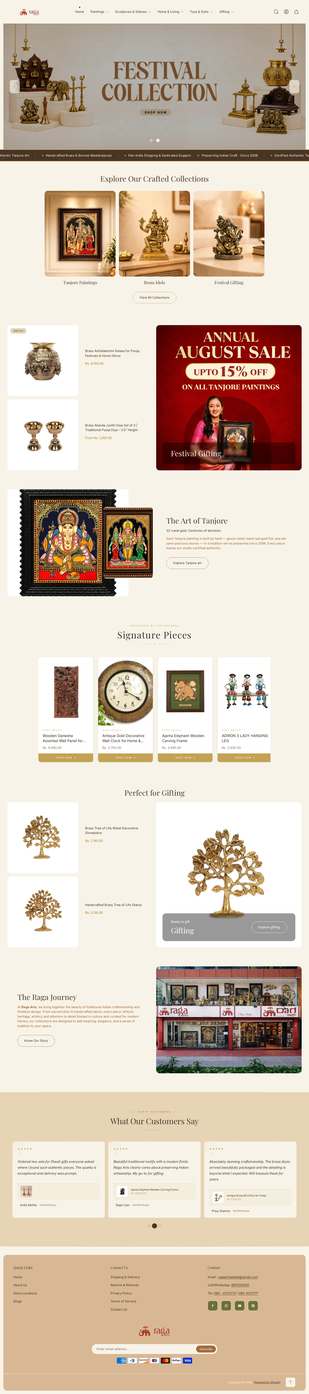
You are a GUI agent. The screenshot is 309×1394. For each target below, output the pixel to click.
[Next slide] (294, 86)
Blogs (17, 1301)
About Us (20, 1285)
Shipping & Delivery (125, 1277)
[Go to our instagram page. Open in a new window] (226, 1306)
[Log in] (286, 11)
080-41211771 (248, 1293)
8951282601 (240, 1285)
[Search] (276, 11)
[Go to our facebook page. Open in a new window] (213, 1306)
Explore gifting (269, 927)
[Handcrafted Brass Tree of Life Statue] (42, 912)
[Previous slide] (15, 86)
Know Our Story (36, 1041)
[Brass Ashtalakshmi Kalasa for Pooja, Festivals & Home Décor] (42, 360)
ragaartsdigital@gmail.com (238, 1277)
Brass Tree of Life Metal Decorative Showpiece (111, 830)
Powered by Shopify (267, 1382)
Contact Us (119, 1309)
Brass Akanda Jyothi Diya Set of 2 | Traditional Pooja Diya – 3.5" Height (111, 427)
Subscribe (206, 1349)
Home (17, 1277)
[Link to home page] (154, 1330)
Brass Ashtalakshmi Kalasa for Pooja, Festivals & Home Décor (112, 353)
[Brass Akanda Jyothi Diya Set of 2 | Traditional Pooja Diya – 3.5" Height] (42, 434)
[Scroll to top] (290, 1382)
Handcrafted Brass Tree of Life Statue (113, 905)
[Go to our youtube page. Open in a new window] (240, 1306)
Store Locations (25, 1293)
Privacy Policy (121, 1293)
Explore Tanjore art (187, 563)
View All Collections (154, 297)
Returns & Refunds (125, 1285)
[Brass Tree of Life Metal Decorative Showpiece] (42, 837)
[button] (151, 140)
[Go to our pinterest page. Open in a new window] (253, 1306)
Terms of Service (123, 1301)
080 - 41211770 (225, 1293)
